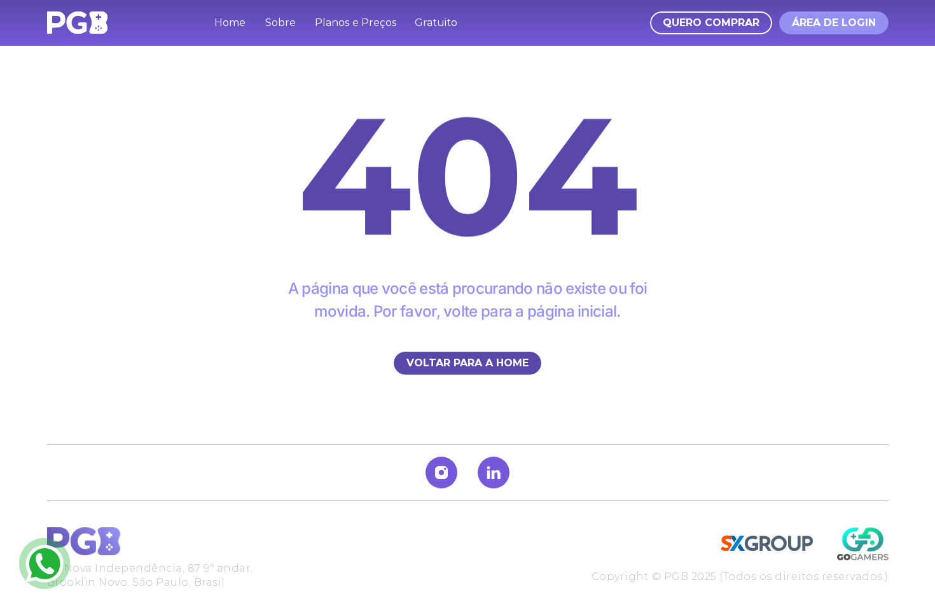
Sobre (280, 23)
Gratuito (436, 23)
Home (230, 23)
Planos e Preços (356, 23)
